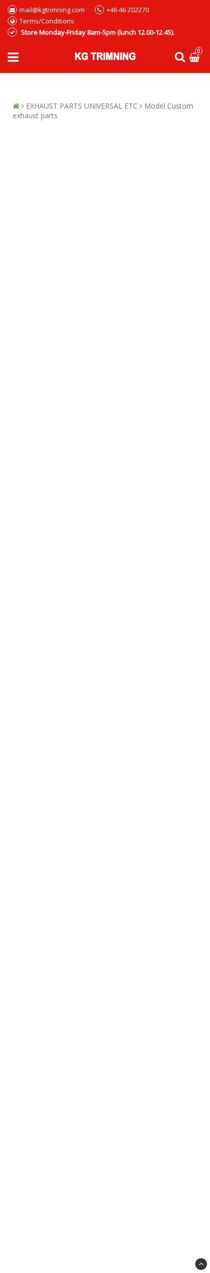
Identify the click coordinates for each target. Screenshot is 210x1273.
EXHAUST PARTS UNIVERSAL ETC (82, 106)
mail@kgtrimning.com (52, 9)
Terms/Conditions (46, 20)
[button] (195, 57)
